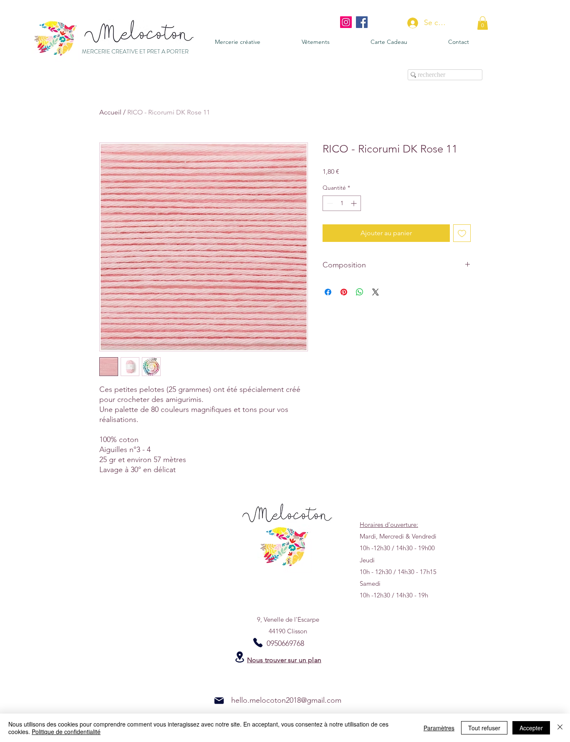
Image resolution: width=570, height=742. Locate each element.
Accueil (110, 112)
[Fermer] (560, 727)
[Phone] (257, 642)
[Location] (239, 657)
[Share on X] (376, 292)
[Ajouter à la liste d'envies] (462, 233)
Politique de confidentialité (66, 731)
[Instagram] (346, 22)
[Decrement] (329, 203)
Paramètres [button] (439, 728)
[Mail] (219, 700)
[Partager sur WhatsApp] (360, 292)
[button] (482, 23)
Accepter (531, 728)
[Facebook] (362, 22)
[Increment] (354, 203)
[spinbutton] (341, 203)
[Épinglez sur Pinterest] (344, 292)
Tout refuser (484, 728)
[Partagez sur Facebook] (328, 292)
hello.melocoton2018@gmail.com (286, 700)
